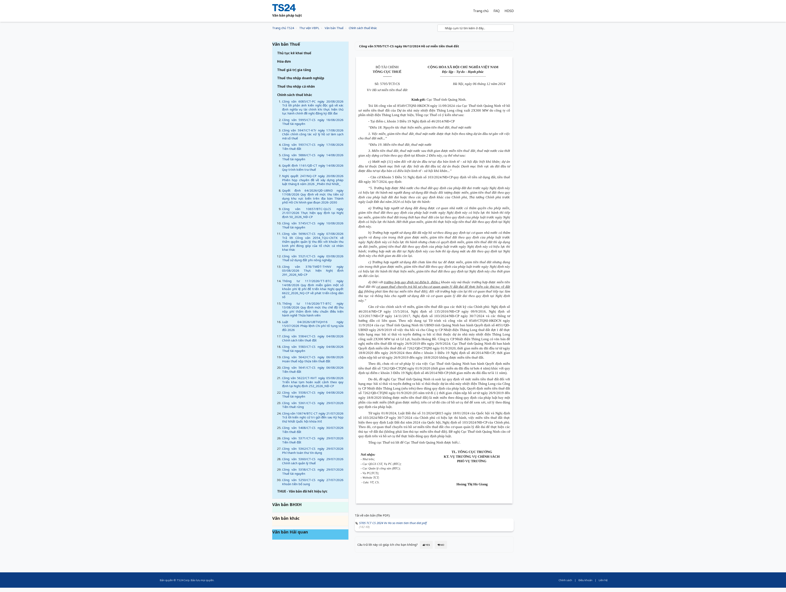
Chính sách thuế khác (363, 28)
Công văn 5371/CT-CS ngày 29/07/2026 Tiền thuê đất (312, 440)
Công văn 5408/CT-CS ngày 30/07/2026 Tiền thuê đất (312, 430)
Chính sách (565, 580)
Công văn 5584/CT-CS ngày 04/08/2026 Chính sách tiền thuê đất (312, 338)
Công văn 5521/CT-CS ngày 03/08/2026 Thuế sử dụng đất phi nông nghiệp (312, 258)
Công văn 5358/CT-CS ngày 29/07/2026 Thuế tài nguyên (312, 471)
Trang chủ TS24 (283, 28)
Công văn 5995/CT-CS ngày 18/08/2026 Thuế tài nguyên (312, 122)
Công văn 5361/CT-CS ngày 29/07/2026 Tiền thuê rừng (312, 405)
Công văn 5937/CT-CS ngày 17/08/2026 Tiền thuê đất (312, 146)
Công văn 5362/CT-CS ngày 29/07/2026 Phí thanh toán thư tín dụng (312, 450)
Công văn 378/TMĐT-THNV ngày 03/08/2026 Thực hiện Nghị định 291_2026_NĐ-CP (312, 270)
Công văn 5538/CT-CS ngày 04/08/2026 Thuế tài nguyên (312, 394)
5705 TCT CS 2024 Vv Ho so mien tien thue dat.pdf (393, 523)
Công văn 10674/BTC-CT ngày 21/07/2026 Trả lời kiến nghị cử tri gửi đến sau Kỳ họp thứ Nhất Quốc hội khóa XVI (312, 417)
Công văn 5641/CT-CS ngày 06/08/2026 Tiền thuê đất (312, 369)
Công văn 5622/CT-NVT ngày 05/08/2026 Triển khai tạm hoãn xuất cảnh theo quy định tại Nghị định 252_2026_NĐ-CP (312, 382)
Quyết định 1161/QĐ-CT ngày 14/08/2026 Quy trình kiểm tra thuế (312, 167)
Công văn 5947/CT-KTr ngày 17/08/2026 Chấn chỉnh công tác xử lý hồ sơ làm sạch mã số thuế (312, 134)
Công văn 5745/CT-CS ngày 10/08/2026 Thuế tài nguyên (312, 225)
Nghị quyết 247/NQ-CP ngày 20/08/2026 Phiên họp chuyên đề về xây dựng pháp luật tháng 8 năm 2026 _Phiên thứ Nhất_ (312, 180)
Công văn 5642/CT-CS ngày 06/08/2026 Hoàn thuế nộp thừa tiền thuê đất (312, 359)
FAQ (497, 11)
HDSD (509, 11)
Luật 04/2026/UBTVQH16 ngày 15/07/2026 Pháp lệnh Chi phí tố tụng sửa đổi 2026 (312, 326)
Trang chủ (481, 11)
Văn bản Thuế (334, 28)
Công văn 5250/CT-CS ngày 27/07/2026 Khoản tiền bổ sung (312, 482)
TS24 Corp (183, 580)
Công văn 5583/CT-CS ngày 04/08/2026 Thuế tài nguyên (312, 349)
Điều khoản (585, 580)
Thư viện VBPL (309, 28)
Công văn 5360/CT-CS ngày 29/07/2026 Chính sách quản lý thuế (312, 461)
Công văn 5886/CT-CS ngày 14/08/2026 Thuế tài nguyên (312, 157)
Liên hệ (603, 580)
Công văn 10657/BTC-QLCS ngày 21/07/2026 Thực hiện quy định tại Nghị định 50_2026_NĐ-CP (312, 213)
